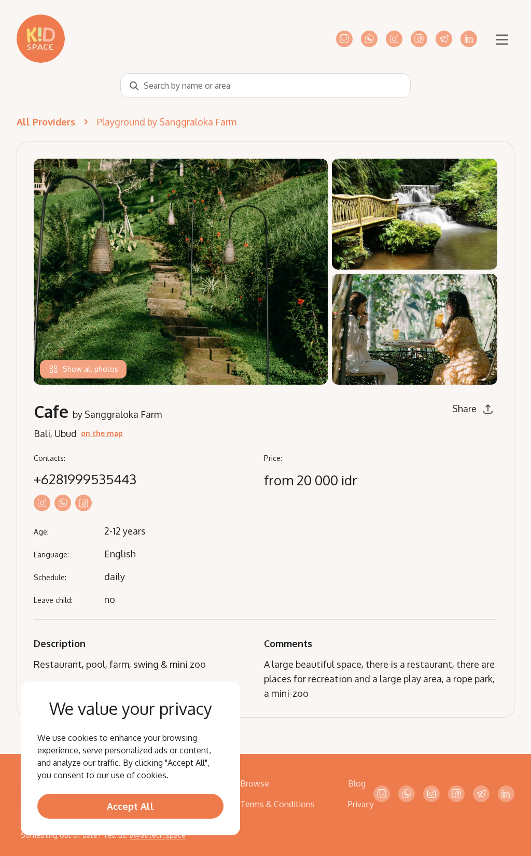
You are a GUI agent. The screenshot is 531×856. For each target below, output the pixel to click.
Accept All (130, 806)
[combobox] (265, 85)
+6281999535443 (85, 479)
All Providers (46, 122)
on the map (102, 433)
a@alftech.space (158, 835)
